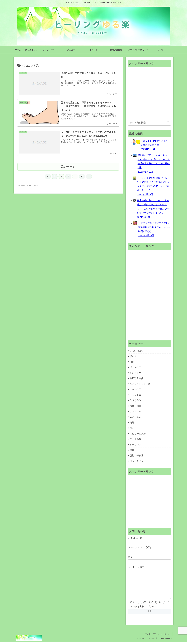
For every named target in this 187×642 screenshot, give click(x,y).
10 (82, 176)
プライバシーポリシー (162, 634)
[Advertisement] (149, 94)
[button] (168, 122)
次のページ (68, 166)
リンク (147, 634)
